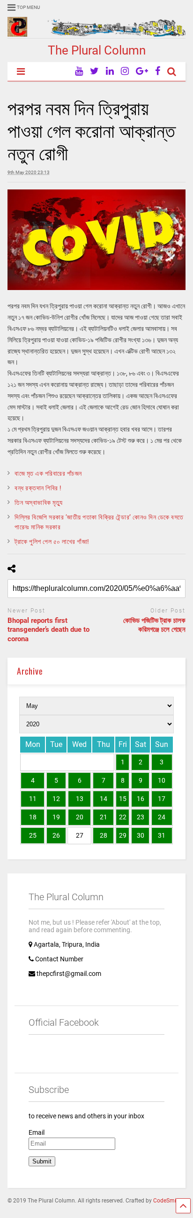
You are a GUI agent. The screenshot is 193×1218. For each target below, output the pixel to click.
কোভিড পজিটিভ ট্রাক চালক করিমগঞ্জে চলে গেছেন (154, 625)
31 (161, 835)
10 (161, 780)
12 (56, 798)
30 (140, 835)
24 (161, 817)
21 (103, 817)
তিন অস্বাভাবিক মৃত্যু (38, 502)
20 (79, 817)
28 (103, 835)
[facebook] (157, 71)
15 (122, 798)
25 (33, 835)
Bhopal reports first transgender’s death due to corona (48, 629)
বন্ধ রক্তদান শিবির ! (38, 488)
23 (140, 817)
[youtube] (79, 71)
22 (122, 817)
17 (161, 798)
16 (140, 798)
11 (33, 798)
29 (122, 835)
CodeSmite (167, 1200)
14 (103, 798)
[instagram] (125, 71)
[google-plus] (142, 71)
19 (56, 817)
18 (33, 817)
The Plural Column (97, 50)
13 (79, 798)
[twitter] (94, 71)
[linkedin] (110, 71)
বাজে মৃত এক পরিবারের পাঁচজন (48, 473)
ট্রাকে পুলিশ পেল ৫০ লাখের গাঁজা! (52, 541)
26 (56, 835)
